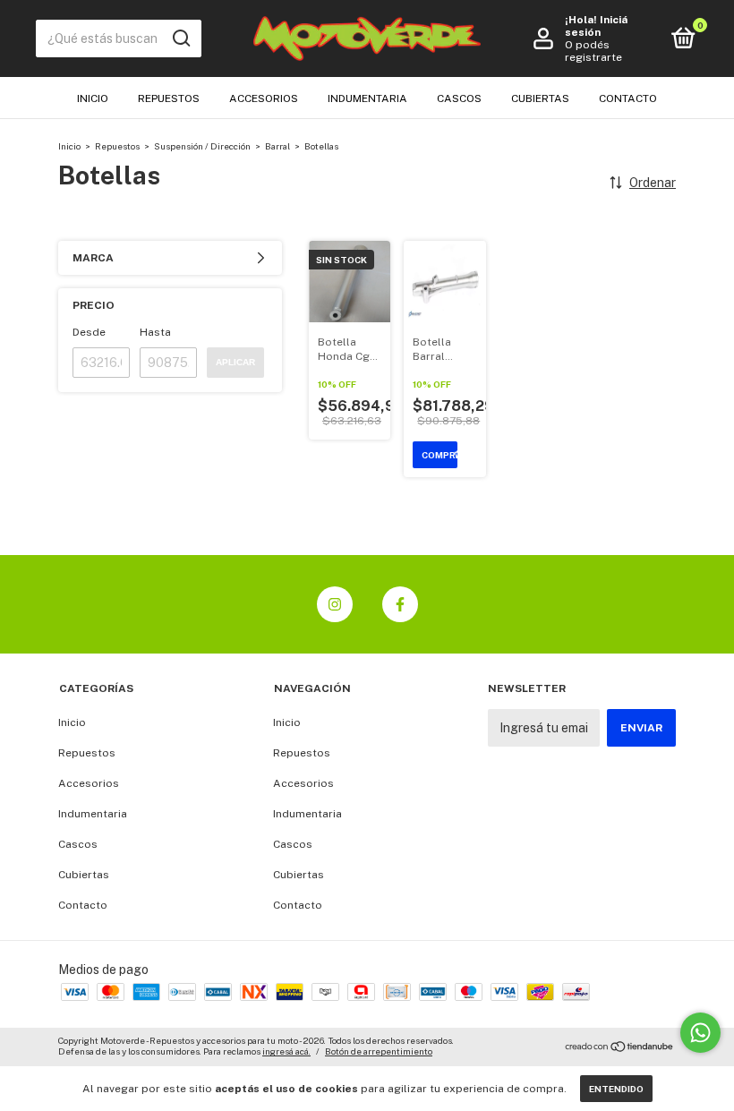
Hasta (155, 332)
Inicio (92, 98)
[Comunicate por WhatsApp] (700, 1033)
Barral (277, 146)
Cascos (459, 98)
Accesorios (263, 98)
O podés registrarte (593, 51)
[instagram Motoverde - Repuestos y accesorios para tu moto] (335, 604)
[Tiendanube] (620, 1048)
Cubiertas (540, 98)
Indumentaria (367, 98)
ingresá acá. (286, 1051)
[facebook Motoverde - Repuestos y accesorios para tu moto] (400, 604)
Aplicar (235, 362)
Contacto (628, 98)
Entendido (616, 1088)
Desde (89, 332)
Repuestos (169, 98)
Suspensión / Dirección (202, 146)
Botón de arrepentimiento (378, 1051)
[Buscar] (180, 38)
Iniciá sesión (596, 25)
